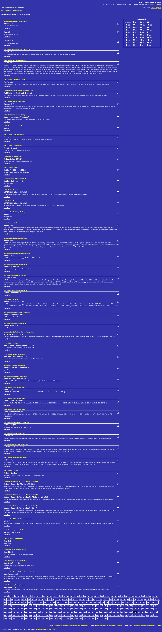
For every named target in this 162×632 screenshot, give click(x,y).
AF (143, 22)
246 (22, 615)
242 (5, 615)
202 (147, 609)
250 (39, 615)
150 (85, 605)
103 (45, 602)
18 (64, 596)
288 (43, 618)
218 (59, 612)
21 (74, 596)
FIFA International (19, 134)
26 (92, 596)
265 (101, 615)
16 (57, 596)
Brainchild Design (19, 126)
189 (93, 609)
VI (136, 45)
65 (70, 599)
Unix (5, 398)
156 (110, 605)
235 (130, 612)
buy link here (17, 10)
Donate (143, 625)
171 (18, 609)
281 (14, 618)
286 (35, 618)
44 (153, 596)
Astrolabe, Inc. (23, 549)
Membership (151, 625)
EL (143, 30)
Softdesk (23, 179)
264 (97, 615)
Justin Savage (21, 115)
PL (129, 37)
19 (68, 596)
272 (131, 615)
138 (35, 605)
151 (89, 605)
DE (136, 30)
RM (143, 37)
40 (139, 596)
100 (33, 602)
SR (136, 40)
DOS (5, 60)
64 (66, 599)
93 (8, 602)
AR (150, 22)
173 (26, 609)
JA (129, 35)
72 (94, 599)
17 (61, 596)
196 (122, 609)
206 (9, 612)
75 (104, 599)
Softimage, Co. (29, 332)
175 (35, 609)
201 (143, 609)
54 (32, 599)
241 (156, 612)
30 (105, 596)
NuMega (16, 167)
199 (135, 609)
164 (143, 605)
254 (55, 615)
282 (18, 618)
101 (37, 602)
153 (97, 605)
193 (110, 609)
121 (119, 602)
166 (151, 605)
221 (72, 612)
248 (30, 615)
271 (126, 615)
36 (126, 596)
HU (136, 32)
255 (60, 615)
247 (26, 615)
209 (22, 612)
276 (147, 615)
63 (63, 599)
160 (126, 605)
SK (143, 40)
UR (129, 45)
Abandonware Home (61, 625)
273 (135, 615)
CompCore (25, 422)
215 (47, 612)
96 (18, 602)
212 (34, 612)
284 (26, 618)
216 (51, 612)
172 (22, 609)
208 (18, 612)
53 (29, 599)
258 (72, 615)
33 (115, 596)
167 (156, 605)
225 (89, 612)
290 (51, 618)
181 (60, 609)
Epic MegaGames (19, 585)
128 (148, 602)
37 (129, 596)
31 (109, 596)
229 (105, 612)
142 (51, 605)
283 (22, 618)
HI (129, 32)
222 (76, 612)
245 (18, 615)
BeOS (5, 79)
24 (85, 596)
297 (80, 618)
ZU (143, 45)
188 (89, 609)
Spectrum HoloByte (20, 530)
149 (80, 605)
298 (85, 618)
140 (43, 605)
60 (53, 599)
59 (49, 599)
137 (30, 605)
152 (93, 605)
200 (139, 609)
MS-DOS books (6, 10)
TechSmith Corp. (25, 49)
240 (151, 612)
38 (133, 596)
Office (10, 354)
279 (5, 618)
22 (78, 596)
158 (118, 605)
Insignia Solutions (19, 387)
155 (106, 605)
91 (159, 599)
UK (150, 43)
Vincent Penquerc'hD (20, 457)
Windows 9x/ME (9, 21)
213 (39, 612)
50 (18, 599)
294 (68, 618)
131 (5, 605)
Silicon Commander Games (28, 572)
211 (30, 612)
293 (64, 618)
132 (9, 605)
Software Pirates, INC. (20, 60)
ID (143, 32)
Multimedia (11, 115)
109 (70, 602)
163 (139, 605)
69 (83, 599)
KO (136, 35)
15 (54, 596)
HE (150, 30)
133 (14, 605)
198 (131, 609)
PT (136, 37)
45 (156, 596)
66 (73, 599)
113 (86, 602)
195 (118, 609)
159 (122, 605)
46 (5, 599)
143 (55, 605)
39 (136, 596)
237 (139, 612)
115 (95, 602)
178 (47, 609)
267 (110, 615)
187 (85, 609)
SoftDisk (15, 190)
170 (14, 609)
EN (136, 22)
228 (101, 612)
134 (18, 605)
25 (88, 596)
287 (39, 618)
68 (80, 599)
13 (47, 596)
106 (58, 602)
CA (136, 25)
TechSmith (23, 21)
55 (36, 599)
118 (107, 602)
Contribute (136, 625)
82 (128, 599)
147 (72, 605)
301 (97, 618)
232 (118, 612)
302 (101, 618)
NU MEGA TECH (25, 312)
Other (10, 79)
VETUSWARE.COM (150, 2)
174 (30, 609)
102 (41, 602)
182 (64, 609)
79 (118, 599)
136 (26, 605)
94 (12, 602)
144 (60, 605)
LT (143, 35)
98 (25, 602)
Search (119, 625)
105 (54, 602)
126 (140, 602)
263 (93, 615)
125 (136, 602)
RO (150, 37)
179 (51, 609)
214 (43, 612)
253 (51, 615)
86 (142, 599)
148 (76, 605)
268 (114, 615)
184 (72, 609)
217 (55, 612)
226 (93, 612)
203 (151, 609)
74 (101, 599)
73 (97, 599)
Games (10, 126)
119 (111, 602)
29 (102, 596)
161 (131, 605)
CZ (151, 25)
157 (114, 605)
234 (126, 612)
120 (115, 602)
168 (5, 609)
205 (5, 612)
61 (56, 599)
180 (55, 609)
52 (25, 599)
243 (9, 615)
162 (135, 605)
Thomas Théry (19, 538)
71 (90, 599)
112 (82, 602)
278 (156, 615)
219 (64, 612)
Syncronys (21, 433)
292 (60, 618)
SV (129, 43)
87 (145, 599)
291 (55, 618)
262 (89, 615)
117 (103, 602)
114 (90, 602)
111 (78, 602)
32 (112, 596)
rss (54, 629)
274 (139, 615)
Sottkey (15, 343)
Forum (159, 625)
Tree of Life (73, 625)
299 (89, 618)
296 (76, 618)
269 (118, 615)
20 (71, 596)
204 (156, 609)
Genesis (15, 470)
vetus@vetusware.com (44, 629)
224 (85, 612)
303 (106, 618)
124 (131, 602)
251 (43, 615)
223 (80, 612)
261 (85, 615)
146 (68, 605)
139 (39, 605)
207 (14, 612)
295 (72, 618)
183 (68, 609)
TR (143, 43)
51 (22, 599)
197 (126, 609)
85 (138, 599)
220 (68, 612)
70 (87, 599)
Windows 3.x (8, 90)
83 (131, 599)
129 (152, 602)
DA (129, 27)
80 (121, 599)
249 (35, 615)
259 (76, 615)
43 (150, 596)
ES (150, 40)
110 (74, 602)
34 (119, 596)
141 (47, 605)
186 (80, 609)
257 (68, 615)
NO (150, 35)
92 (5, 602)
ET (143, 27)
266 (106, 615)
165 (147, 605)
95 (15, 602)
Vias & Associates (19, 101)
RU (129, 40)
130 (157, 602)
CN (143, 25)
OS (14, 365)
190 (97, 609)
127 (144, 602)
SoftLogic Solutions (19, 354)
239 (147, 612)
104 (49, 602)
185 (76, 609)
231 (114, 612)
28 (98, 596)
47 (8, 599)
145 (64, 605)
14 (51, 596)
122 (123, 602)
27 (95, 596)
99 (29, 602)
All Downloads (83, 625)
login (152, 8)
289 (47, 618)
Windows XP (8, 156)
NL (136, 27)
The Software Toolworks (30, 481)
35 (122, 596)
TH (136, 43)
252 (47, 615)
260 (80, 615)
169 (9, 609)
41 (143, 596)
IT (149, 32)
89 (152, 599)
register (158, 8)
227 (97, 612)
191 (101, 609)
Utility (17, 21)
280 (9, 618)
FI (150, 27)
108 (66, 602)
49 (15, 599)
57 (42, 599)
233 (122, 612)
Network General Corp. (25, 90)
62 (59, 599)
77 (111, 599)
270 (122, 615)
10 (37, 596)
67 (77, 599)
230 (110, 612)
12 (44, 596)
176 (39, 609)
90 (155, 599)
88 (148, 599)
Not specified (18, 145)
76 (107, 599)
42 (146, 596)
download (7, 28)
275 (143, 615)
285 (30, 618)
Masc (20, 156)
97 (22, 602)
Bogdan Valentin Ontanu (19, 561)
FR (129, 30)
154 (101, 605)
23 (81, 596)
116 (99, 602)
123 (127, 602)
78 (114, 599)
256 (64, 615)
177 (43, 609)
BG (129, 25)
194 (114, 609)
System (10, 167)
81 (124, 599)
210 (26, 612)
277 (151, 615)
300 (93, 618)
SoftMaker (23, 376)
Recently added (111, 625)
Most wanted (100, 625)
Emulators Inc (20, 365)
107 (62, 602)
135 (22, 605)
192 (106, 609)
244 (14, 615)
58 (46, 599)
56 (39, 599)
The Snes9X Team (19, 79)
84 (135, 599)
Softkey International (25, 519)
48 (12, 599)
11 (40, 596)
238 (143, 612)
